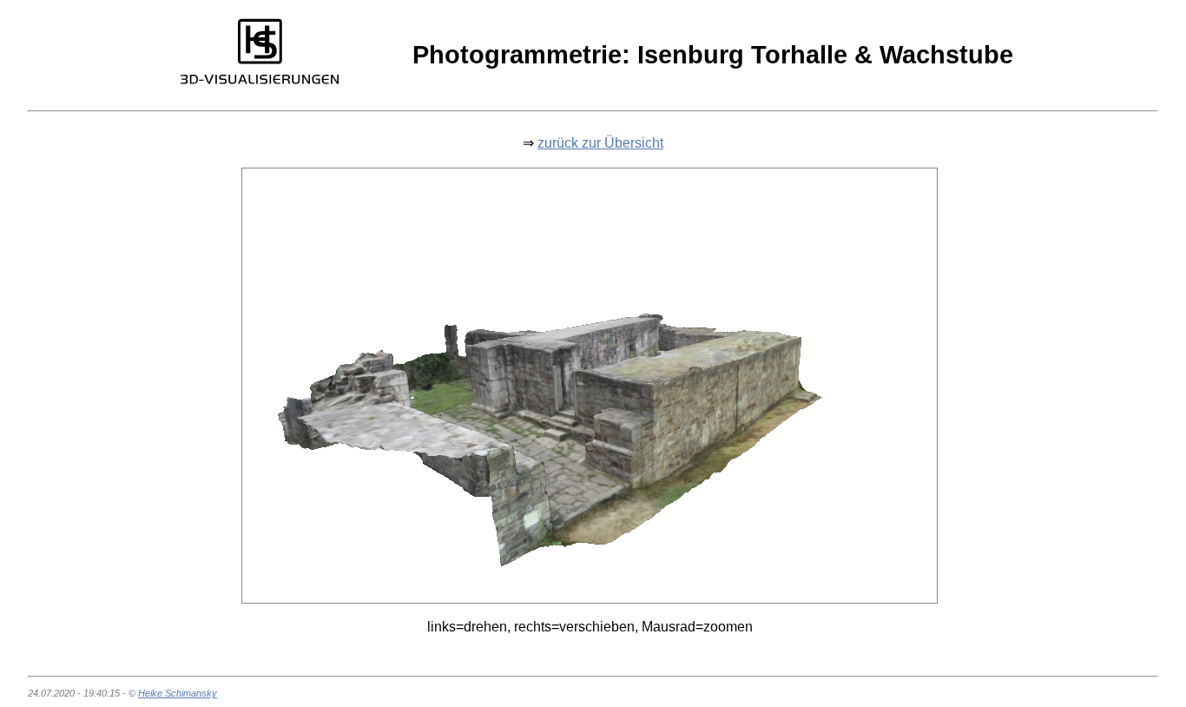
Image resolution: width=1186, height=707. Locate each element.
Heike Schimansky (177, 693)
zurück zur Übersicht (600, 142)
